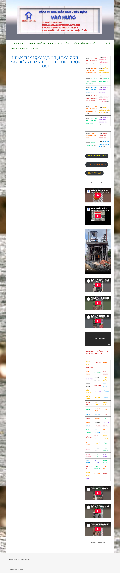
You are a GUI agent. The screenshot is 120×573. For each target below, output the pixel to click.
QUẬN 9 (97, 422)
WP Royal (20, 569)
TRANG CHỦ (18, 43)
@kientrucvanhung (96, 182)
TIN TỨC (35, 49)
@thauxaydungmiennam (98, 542)
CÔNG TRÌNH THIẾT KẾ (84, 43)
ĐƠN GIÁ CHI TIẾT (19, 49)
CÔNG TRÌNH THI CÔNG (59, 43)
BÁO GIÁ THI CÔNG (36, 43)
